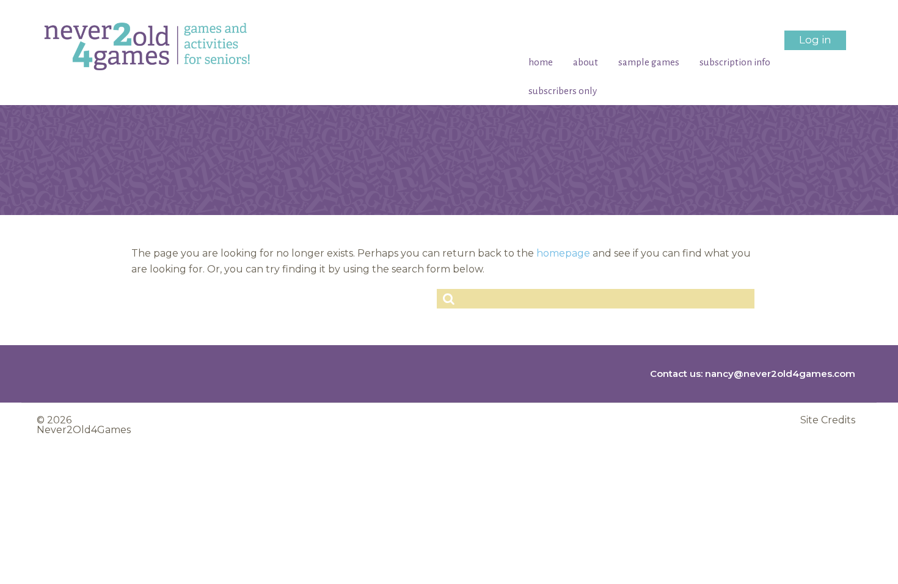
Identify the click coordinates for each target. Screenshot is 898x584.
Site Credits (827, 420)
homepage (563, 253)
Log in (815, 40)
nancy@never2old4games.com (780, 373)
